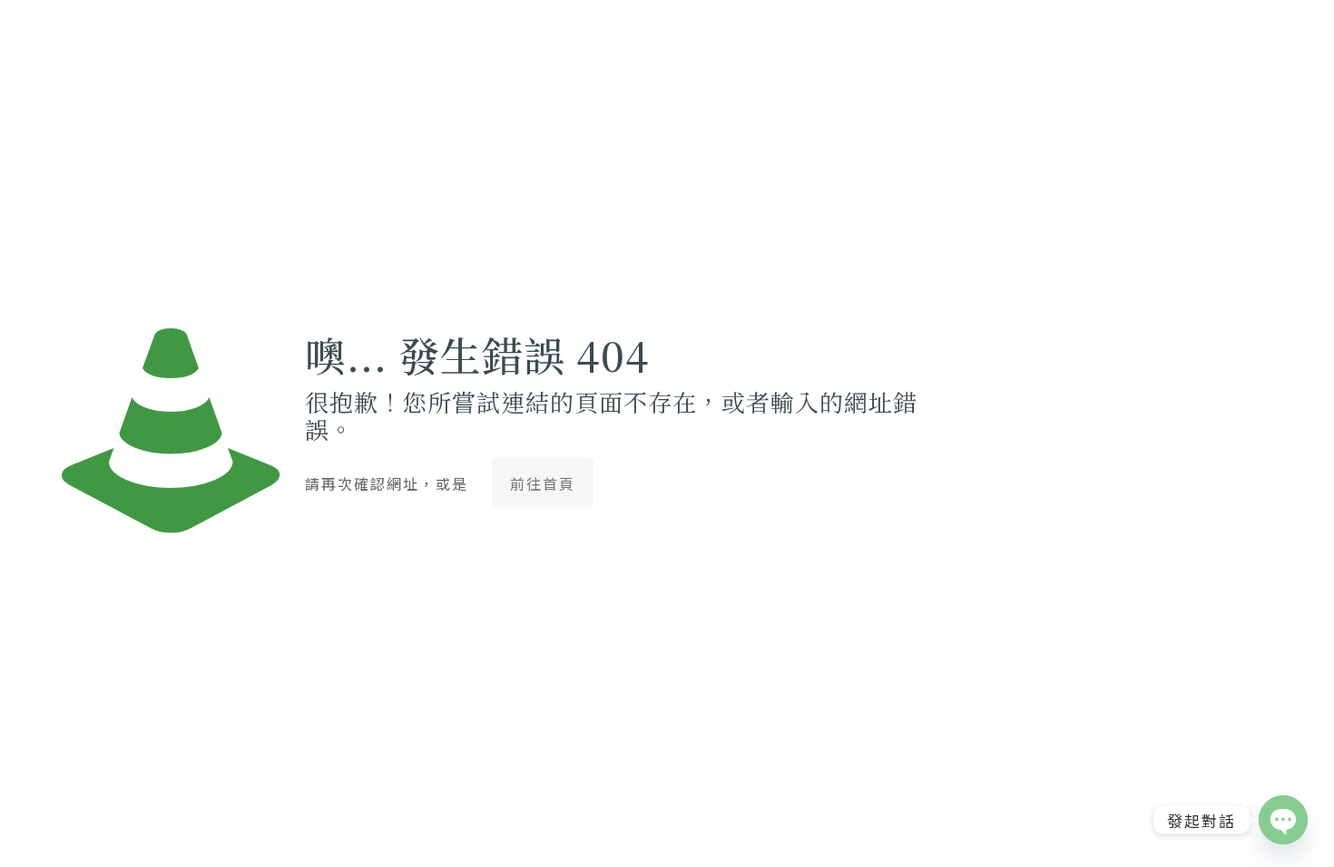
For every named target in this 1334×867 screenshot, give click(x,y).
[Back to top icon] (1247, 830)
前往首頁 (542, 483)
